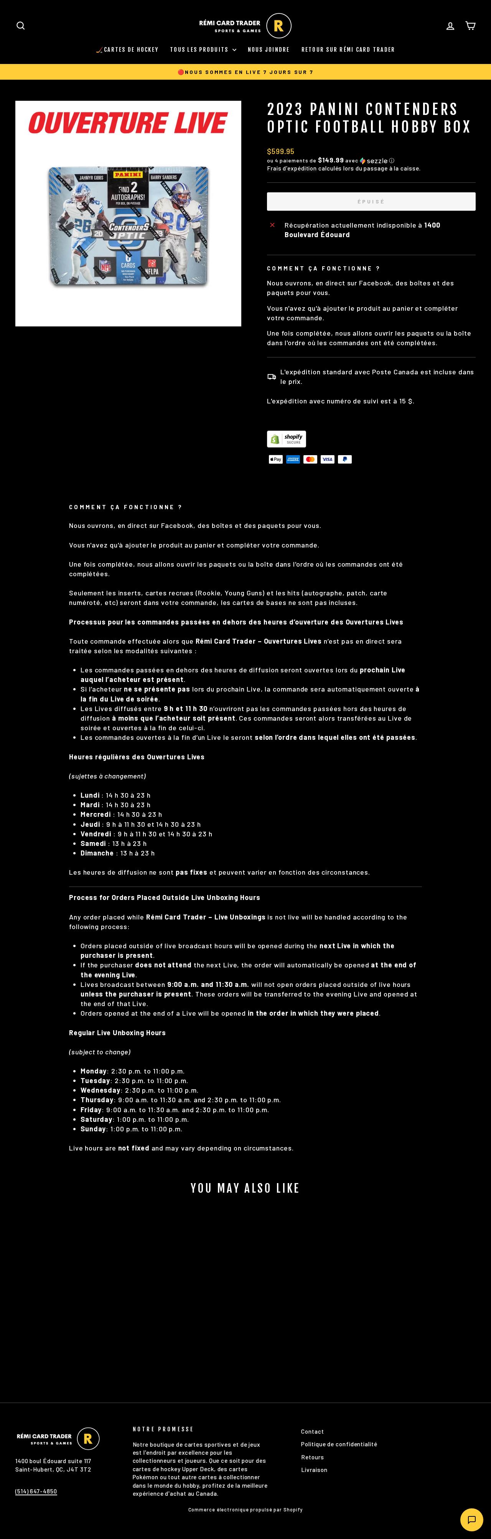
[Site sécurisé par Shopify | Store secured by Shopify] (371, 439)
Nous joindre (269, 49)
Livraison (314, 1469)
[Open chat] (471, 1519)
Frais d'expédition (292, 168)
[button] (371, 160)
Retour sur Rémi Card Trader (348, 49)
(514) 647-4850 (36, 1491)
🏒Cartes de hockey (127, 49)
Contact (312, 1431)
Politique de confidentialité (339, 1444)
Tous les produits (200, 49)
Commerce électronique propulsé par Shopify (245, 1509)
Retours (312, 1457)
